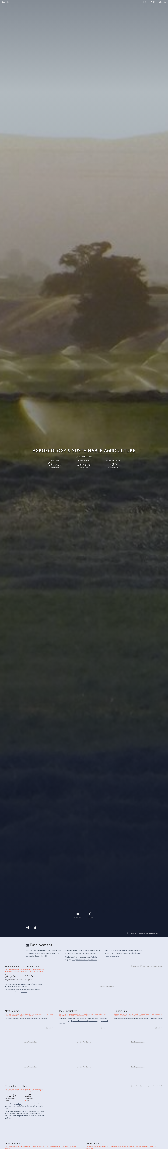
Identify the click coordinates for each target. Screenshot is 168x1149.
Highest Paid (121, 1010)
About (153, 2)
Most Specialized (68, 1010)
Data (160, 2)
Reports (145, 2)
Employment (77, 917)
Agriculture (132, 933)
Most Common (13, 1010)
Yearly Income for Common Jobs (22, 966)
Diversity (90, 917)
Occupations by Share (16, 1086)
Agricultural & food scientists (79, 1020)
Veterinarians (93, 1020)
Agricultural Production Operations (147, 933)
